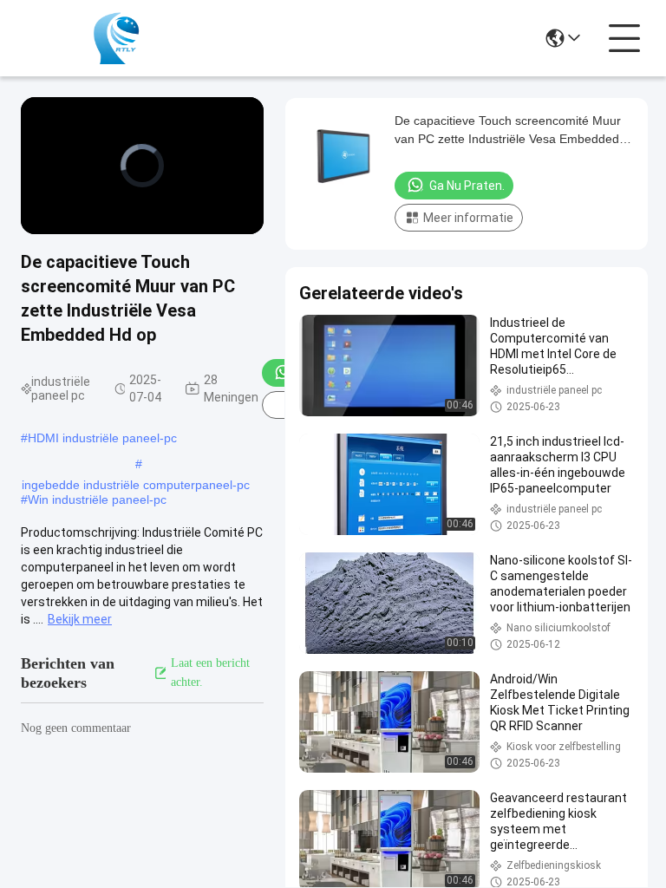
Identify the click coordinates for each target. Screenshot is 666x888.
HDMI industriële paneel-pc (102, 438)
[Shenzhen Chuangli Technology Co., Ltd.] (116, 38)
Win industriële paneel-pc (97, 499)
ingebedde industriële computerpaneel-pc (136, 485)
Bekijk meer (80, 619)
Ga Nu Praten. (467, 186)
